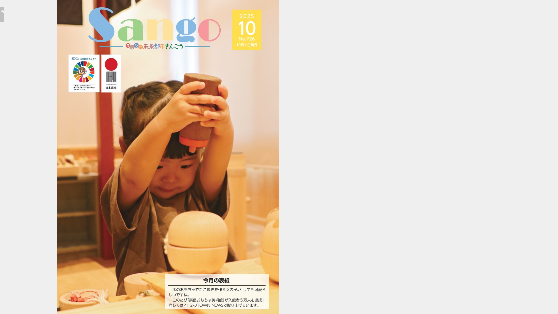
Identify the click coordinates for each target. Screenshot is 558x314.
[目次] (2, 14)
